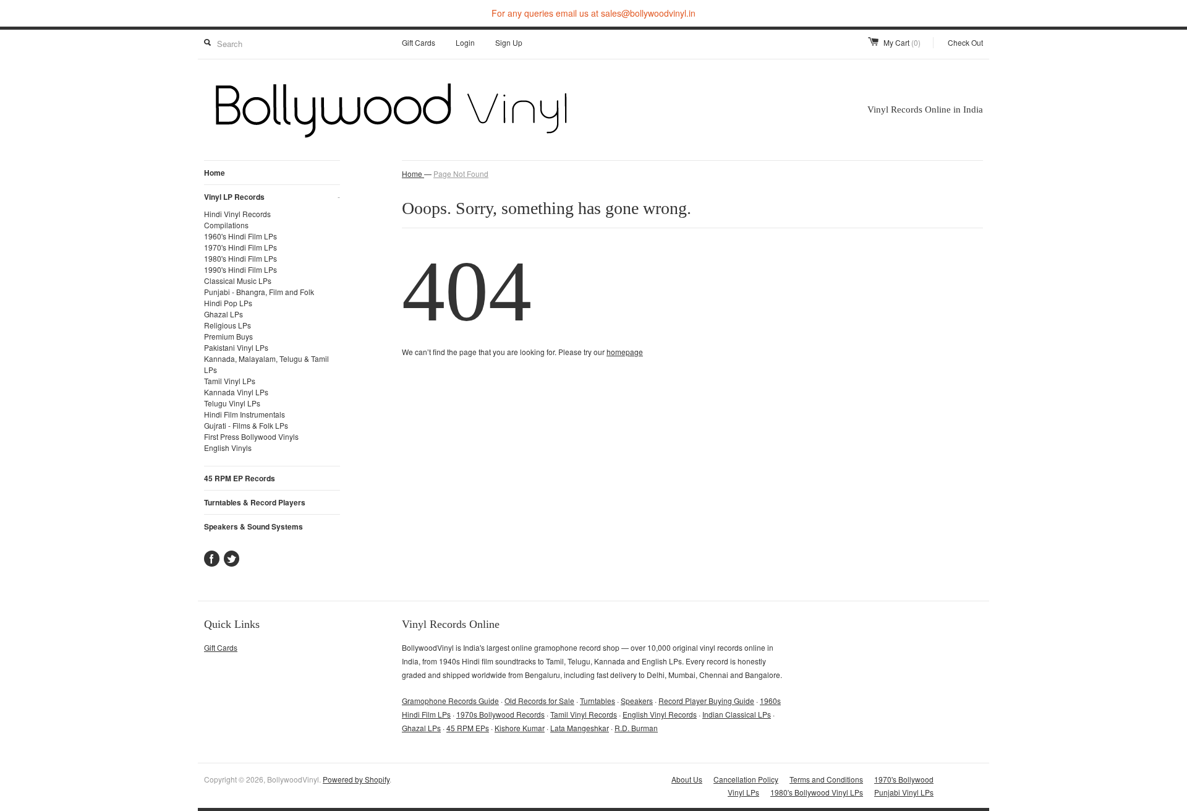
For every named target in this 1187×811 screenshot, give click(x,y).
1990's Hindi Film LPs (240, 269)
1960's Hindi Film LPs (240, 236)
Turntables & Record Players (254, 502)
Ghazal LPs (223, 314)
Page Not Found (460, 173)
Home (214, 172)
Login (465, 42)
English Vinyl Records (660, 714)
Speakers (637, 700)
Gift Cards (418, 42)
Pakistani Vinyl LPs (236, 347)
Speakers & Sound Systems (253, 526)
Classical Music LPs (237, 280)
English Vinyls (228, 447)
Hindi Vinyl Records (237, 213)
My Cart (902, 42)
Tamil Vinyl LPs (229, 380)
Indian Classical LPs (736, 714)
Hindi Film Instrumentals (244, 414)
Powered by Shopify (356, 779)
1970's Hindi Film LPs (240, 247)
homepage (624, 351)
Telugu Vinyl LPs (232, 403)
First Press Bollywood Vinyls (251, 436)
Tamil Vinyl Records (583, 714)
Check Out (965, 42)
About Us (686, 779)
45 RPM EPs (467, 728)
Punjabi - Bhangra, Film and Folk (259, 291)
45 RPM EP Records (239, 478)
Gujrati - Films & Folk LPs (246, 425)
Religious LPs (227, 325)
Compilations (226, 225)
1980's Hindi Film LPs (240, 258)
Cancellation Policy (745, 779)
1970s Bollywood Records (500, 714)
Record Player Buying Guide (706, 700)
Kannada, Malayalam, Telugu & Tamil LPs (266, 364)
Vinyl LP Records (272, 196)
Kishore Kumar (520, 728)
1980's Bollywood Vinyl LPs (816, 792)
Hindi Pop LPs (228, 303)
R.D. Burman (636, 728)
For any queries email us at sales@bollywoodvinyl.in (593, 13)
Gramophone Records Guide (450, 700)
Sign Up (508, 42)
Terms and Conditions (826, 779)
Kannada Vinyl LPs (236, 392)
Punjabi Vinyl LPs (904, 792)
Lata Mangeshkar (579, 728)
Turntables (597, 700)
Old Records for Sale (539, 700)
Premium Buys (228, 336)
